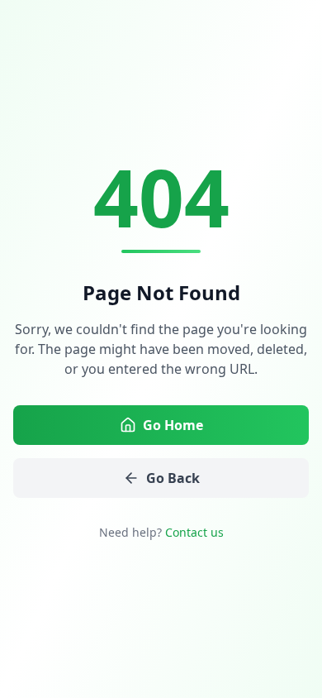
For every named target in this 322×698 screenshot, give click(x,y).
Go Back (173, 478)
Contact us (194, 532)
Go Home (173, 425)
